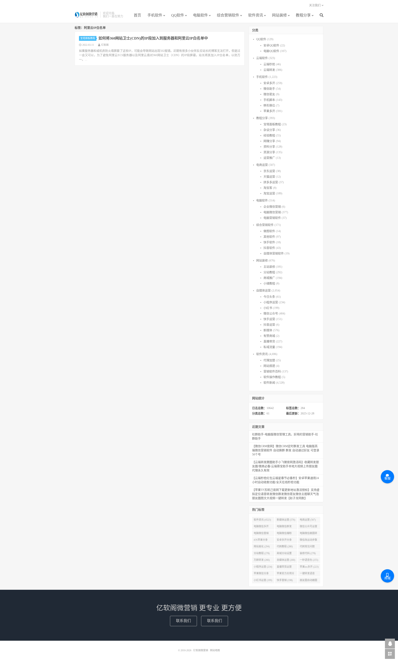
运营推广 (269, 157)
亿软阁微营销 (86, 14)
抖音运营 (269, 324)
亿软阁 (105, 44)
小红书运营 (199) (263, 580)
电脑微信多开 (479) (261, 527)
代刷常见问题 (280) (307, 547)
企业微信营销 (272, 206)
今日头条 (269, 296)
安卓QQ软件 (271, 45)
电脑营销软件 (272, 217)
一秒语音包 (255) (309, 559)
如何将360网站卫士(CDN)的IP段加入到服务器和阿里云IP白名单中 (153, 38)
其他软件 (269, 236)
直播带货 (269, 341)
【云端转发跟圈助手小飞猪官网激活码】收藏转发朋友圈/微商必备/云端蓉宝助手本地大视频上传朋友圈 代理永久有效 (285, 466)
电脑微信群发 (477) (284, 527)
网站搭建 (269, 365)
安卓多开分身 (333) (284, 540)
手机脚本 (269, 99)
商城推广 (269, 277)
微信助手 (269, 88)
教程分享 (303, 15)
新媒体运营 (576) (286, 519)
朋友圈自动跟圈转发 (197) (308, 581)
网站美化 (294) (262, 546)
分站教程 (269, 272)
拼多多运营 (270, 182)
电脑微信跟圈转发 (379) (308, 534)
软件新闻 (269, 382)
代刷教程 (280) (285, 546)
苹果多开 (269, 111)
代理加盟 (269, 360)
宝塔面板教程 (87, 38)
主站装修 (269, 266)
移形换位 (269, 105)
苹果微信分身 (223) (261, 574)
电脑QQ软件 (271, 51)
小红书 (267, 307)
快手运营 (269, 319)
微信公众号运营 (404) (308, 527)
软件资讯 (255, 15)
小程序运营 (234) (263, 566)
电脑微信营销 (272, 212)
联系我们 (183, 621)
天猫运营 (269, 176)
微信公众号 (270, 313)
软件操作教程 (272, 377)
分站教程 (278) (262, 553)
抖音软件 (269, 247)
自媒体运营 (263, 290)
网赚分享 (269, 141)
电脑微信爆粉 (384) (284, 534)
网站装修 (279, 15)
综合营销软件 (228, 15)
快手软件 (269, 242)
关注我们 (315, 5)
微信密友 (269, 94)
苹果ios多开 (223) (309, 566)
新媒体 (267, 330)
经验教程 (269, 135)
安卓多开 (269, 83)
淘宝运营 (269, 193)
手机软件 (154, 15)
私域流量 (269, 347)
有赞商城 (269, 335)
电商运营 (262, 164)
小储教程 (269, 283)
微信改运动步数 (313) (308, 540)
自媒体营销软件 (273, 253)
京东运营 (269, 171)
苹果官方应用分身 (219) (285, 574)
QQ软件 (177, 15)
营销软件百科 (272, 371)
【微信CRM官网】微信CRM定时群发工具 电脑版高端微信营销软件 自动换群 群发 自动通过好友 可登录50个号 (285, 450)
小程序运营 (270, 302)
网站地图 (215, 650)
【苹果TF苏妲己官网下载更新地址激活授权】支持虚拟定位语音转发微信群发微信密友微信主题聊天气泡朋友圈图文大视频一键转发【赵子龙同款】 (285, 494)
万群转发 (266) (262, 559)
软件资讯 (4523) (262, 519)
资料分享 (269, 146)
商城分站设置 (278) (284, 554)
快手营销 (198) (285, 580)
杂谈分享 (269, 129)
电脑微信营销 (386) (261, 534)
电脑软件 (200, 15)
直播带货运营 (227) (284, 567)
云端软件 (262, 58)
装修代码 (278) (308, 553)
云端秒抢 (269, 64)
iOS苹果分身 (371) (261, 540)
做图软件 (269, 231)
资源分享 (269, 152)
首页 (137, 15)
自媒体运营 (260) (286, 559)
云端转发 (269, 69)
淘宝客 (267, 187)
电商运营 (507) (308, 519)
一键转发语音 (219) (307, 574)
